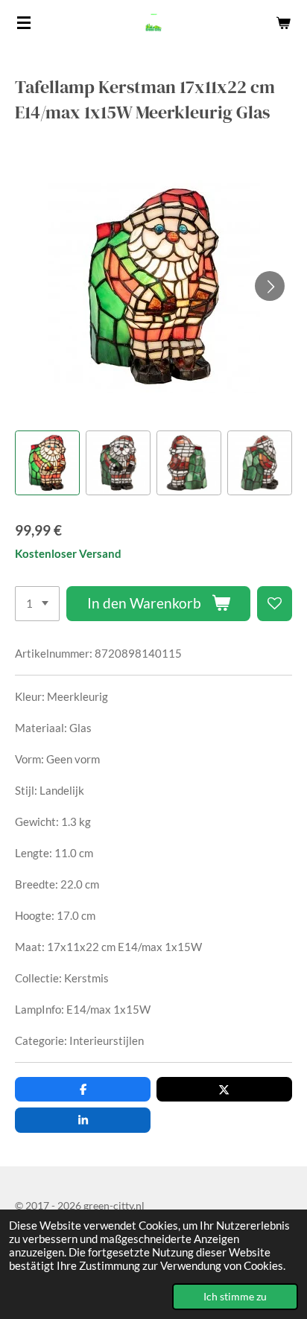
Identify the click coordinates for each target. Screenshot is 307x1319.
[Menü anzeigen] (23, 22)
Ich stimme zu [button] (235, 1297)
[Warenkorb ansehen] (283, 22)
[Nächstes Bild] (270, 286)
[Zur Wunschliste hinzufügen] (274, 603)
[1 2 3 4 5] (37, 603)
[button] (47, 462)
